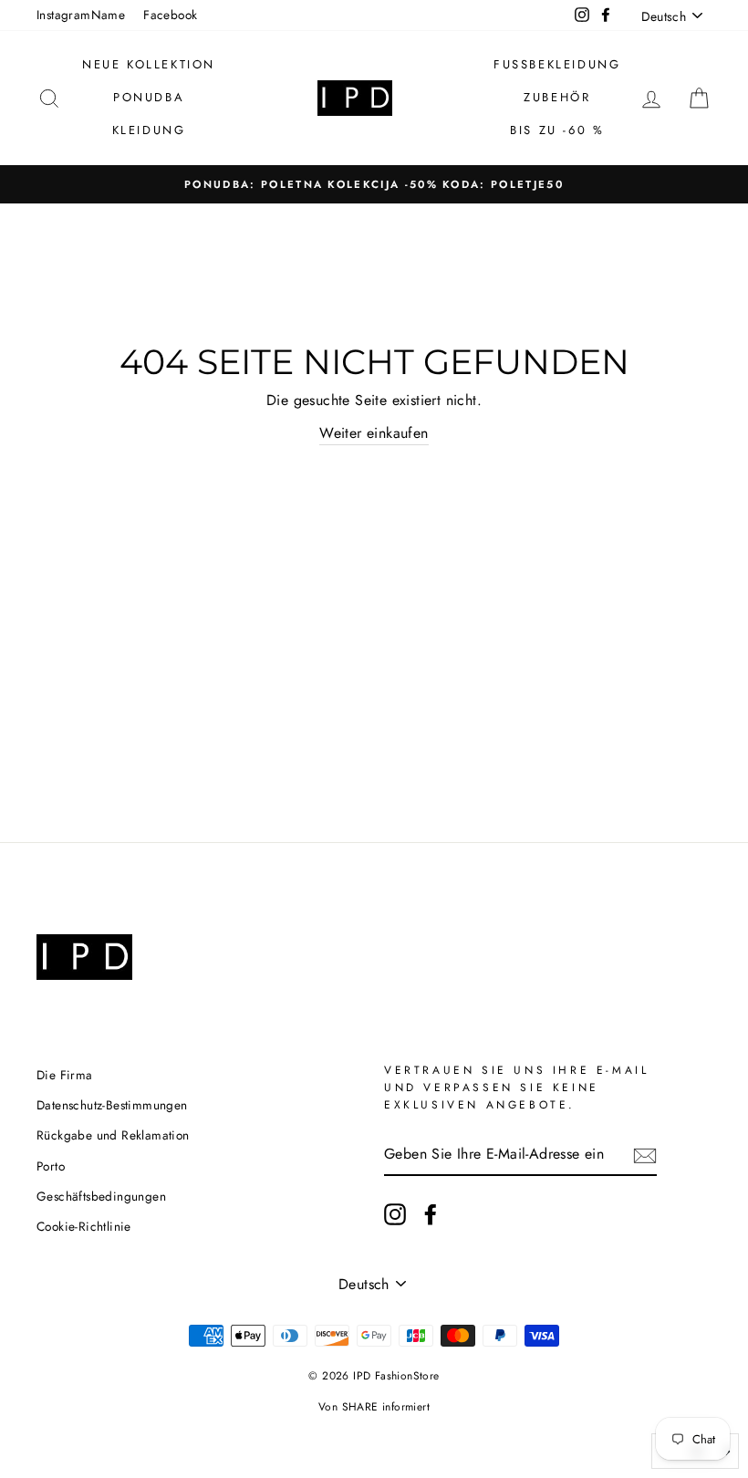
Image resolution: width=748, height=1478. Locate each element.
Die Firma (64, 1075)
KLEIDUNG (149, 130)
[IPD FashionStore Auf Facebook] (431, 1214)
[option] (374, 184)
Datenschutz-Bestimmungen (112, 1105)
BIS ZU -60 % (557, 130)
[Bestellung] (645, 1154)
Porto (50, 1166)
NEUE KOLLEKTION (148, 64)
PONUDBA (148, 97)
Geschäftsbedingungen (101, 1196)
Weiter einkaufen (373, 432)
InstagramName (80, 14)
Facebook (170, 14)
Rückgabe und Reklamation (113, 1135)
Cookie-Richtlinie (83, 1226)
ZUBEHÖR (557, 97)
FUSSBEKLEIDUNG (556, 64)
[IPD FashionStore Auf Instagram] (395, 1214)
